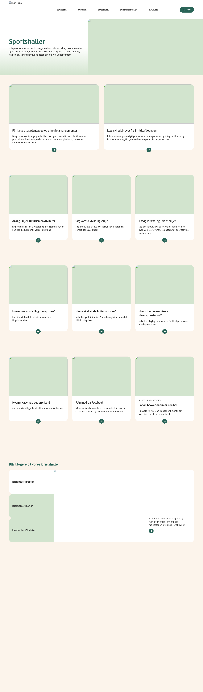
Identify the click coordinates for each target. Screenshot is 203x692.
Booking (153, 9)
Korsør (82, 9)
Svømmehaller (128, 9)
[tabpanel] (124, 506)
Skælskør (103, 9)
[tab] (31, 482)
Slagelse (62, 9)
